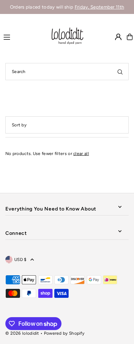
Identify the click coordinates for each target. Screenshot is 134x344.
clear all (81, 153)
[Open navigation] (23, 36)
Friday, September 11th (99, 7)
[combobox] (67, 71)
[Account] (118, 37)
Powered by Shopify (64, 333)
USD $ (20, 259)
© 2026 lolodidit (22, 333)
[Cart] (130, 37)
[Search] (120, 71)
